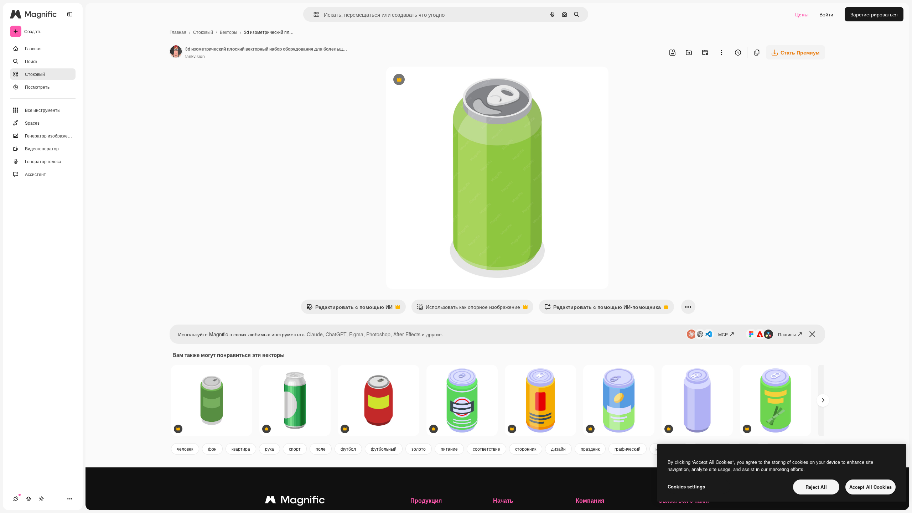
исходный (434, 80)
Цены (802, 14)
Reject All (816, 486)
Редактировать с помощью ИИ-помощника (602, 308)
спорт (295, 449)
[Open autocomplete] (313, 14)
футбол (348, 449)
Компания (590, 500)
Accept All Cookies (870, 486)
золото (418, 449)
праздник (590, 449)
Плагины (787, 334)
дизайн (558, 449)
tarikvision (195, 56)
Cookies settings (686, 486)
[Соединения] (15, 498)
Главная (178, 32)
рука (269, 449)
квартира (241, 449)
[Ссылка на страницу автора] (176, 52)
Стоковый (203, 32)
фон (212, 449)
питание (449, 449)
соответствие (486, 449)
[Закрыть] (812, 334)
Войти (826, 14)
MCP (723, 334)
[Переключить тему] (41, 498)
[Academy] (28, 498)
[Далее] (823, 400)
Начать (503, 500)
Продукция (426, 500)
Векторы (228, 32)
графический (628, 449)
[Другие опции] (721, 52)
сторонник (525, 449)
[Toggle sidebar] (70, 14)
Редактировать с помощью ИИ (349, 308)
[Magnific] (295, 501)
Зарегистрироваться (874, 14)
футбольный (384, 449)
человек (185, 449)
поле (321, 449)
